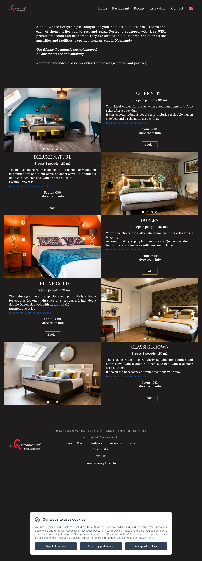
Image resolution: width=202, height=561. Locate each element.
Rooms (139, 8)
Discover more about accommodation (127, 123)
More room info (149, 133)
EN (98, 456)
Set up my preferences (101, 546)
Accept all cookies (146, 546)
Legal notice (101, 449)
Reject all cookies (56, 546)
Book (148, 144)
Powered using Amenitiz (101, 463)
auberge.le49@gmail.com (99, 437)
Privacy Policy (146, 537)
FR (104, 456)
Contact (177, 8)
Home (102, 8)
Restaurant (120, 8)
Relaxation (157, 8)
